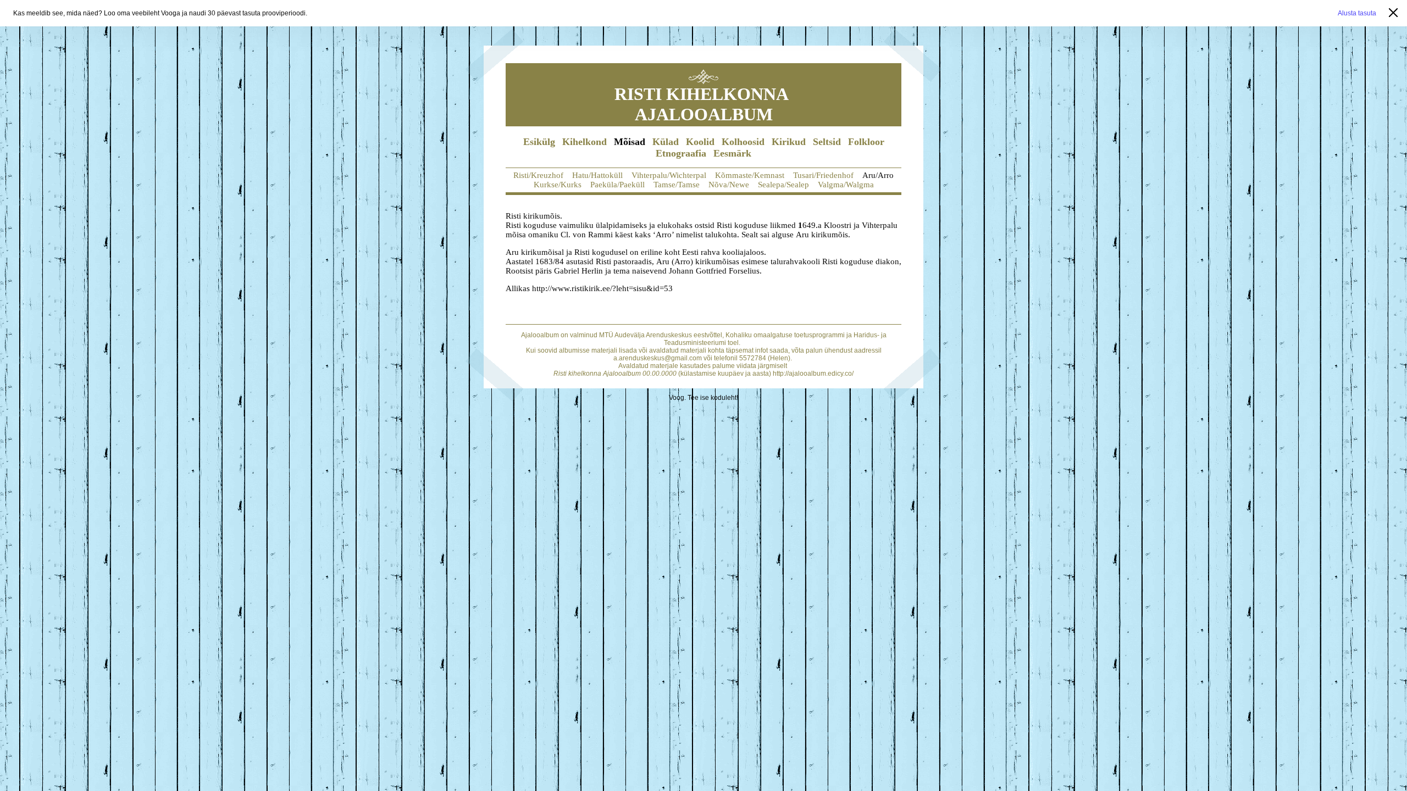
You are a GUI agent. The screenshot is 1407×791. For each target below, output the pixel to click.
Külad (665, 141)
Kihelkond (584, 141)
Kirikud (789, 141)
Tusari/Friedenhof (823, 175)
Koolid (700, 141)
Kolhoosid (743, 141)
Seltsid (827, 141)
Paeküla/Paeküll (617, 184)
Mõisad (629, 141)
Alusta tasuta (1357, 13)
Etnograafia (681, 153)
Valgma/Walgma (846, 184)
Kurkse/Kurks (557, 184)
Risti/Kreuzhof (538, 175)
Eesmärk (732, 153)
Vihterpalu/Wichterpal (669, 175)
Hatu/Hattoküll (597, 175)
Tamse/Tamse (676, 184)
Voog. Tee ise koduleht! (703, 398)
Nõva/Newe (728, 184)
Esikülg (539, 141)
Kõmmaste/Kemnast (749, 175)
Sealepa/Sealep (783, 184)
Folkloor (866, 141)
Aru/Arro (878, 175)
